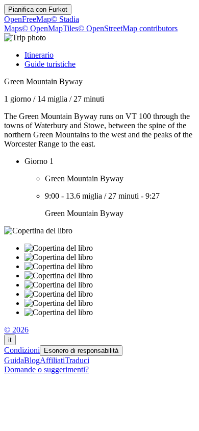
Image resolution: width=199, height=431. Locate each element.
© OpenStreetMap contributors (128, 28)
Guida (14, 360)
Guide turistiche (50, 64)
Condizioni (22, 350)
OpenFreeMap (27, 19)
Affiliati (52, 360)
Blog (32, 360)
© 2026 (16, 329)
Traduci (77, 360)
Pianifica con (37, 9)
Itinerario (39, 55)
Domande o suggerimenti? (46, 369)
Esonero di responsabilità (81, 350)
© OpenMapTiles (50, 28)
